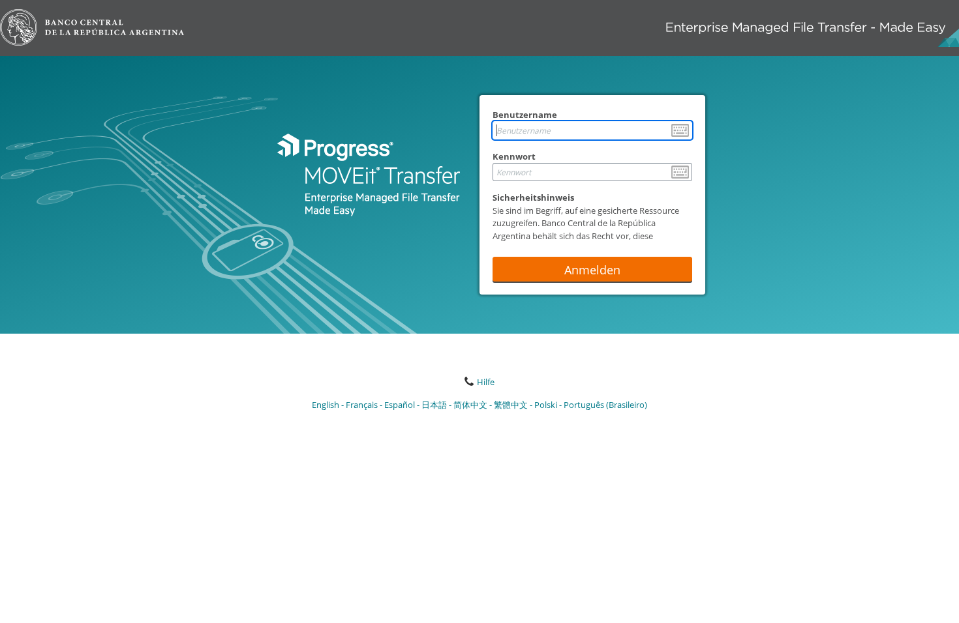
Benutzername (525, 115)
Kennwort (514, 156)
